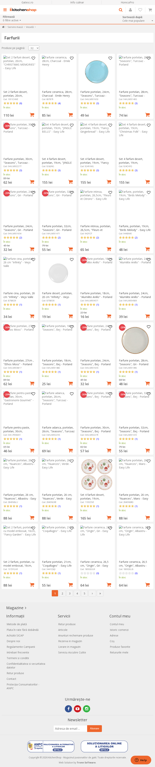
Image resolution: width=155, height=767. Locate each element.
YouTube (77, 708)
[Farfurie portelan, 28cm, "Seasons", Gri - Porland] (135, 340)
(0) (97, 573)
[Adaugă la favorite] (33, 58)
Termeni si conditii (18, 658)
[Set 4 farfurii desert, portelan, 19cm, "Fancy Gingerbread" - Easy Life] (96, 139)
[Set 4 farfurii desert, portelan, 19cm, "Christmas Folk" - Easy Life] (135, 139)
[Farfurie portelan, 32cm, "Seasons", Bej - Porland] (135, 407)
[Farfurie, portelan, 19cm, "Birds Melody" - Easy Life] (135, 206)
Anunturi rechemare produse (75, 635)
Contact (11, 679)
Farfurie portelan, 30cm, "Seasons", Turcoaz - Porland (18, 162)
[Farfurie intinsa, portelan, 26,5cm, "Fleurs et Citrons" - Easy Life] (96, 206)
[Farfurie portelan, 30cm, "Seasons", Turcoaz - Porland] (19, 139)
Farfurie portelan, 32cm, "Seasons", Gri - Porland (56, 228)
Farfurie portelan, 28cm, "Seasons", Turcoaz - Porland (133, 95)
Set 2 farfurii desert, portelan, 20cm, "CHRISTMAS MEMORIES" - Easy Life (19, 97)
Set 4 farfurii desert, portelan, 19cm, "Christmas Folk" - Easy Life (133, 164)
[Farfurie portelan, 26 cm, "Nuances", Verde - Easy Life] (58, 474)
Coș (112, 641)
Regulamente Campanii (21, 647)
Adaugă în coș (32, 114)
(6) (20, 103)
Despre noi (13, 641)
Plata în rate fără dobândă (23, 630)
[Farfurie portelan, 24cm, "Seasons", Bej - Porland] (96, 340)
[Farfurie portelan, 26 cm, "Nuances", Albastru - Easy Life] (19, 474)
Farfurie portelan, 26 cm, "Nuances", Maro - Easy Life (134, 498)
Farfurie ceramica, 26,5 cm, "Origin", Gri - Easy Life (94, 565)
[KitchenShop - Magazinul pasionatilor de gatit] (24, 10)
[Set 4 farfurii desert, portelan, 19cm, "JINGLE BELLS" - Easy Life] (58, 139)
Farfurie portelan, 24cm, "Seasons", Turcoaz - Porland (95, 95)
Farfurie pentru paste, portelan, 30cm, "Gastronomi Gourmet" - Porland (18, 433)
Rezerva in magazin (70, 641)
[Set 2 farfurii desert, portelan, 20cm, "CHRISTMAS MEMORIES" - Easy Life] (19, 72)
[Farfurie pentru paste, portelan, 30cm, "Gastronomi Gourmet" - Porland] (19, 407)
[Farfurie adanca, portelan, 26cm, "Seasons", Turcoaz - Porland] (58, 407)
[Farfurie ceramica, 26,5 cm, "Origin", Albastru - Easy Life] (135, 542)
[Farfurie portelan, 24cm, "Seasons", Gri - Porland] (19, 206)
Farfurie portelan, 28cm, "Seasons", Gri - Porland (133, 362)
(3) (97, 103)
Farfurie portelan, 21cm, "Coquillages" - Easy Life (57, 563)
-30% (7, 126)
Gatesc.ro (27, 2)
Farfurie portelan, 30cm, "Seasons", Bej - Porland (95, 429)
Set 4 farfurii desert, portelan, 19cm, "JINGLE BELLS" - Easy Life (57, 162)
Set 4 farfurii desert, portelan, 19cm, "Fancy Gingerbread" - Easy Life (95, 162)
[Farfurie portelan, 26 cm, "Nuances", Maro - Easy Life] (135, 474)
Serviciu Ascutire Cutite (72, 652)
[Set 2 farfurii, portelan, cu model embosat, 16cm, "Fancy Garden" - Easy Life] (19, 542)
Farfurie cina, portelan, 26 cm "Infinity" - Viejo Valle (19, 295)
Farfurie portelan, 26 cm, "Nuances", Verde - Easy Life (57, 498)
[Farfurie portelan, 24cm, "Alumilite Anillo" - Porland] (135, 273)
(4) (59, 103)
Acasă (3, 28)
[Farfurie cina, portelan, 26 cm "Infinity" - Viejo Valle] (19, 273)
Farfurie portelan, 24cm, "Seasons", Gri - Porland (18, 228)
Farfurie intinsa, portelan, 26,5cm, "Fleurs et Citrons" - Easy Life (95, 229)
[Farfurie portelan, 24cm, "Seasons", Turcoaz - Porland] (96, 72)
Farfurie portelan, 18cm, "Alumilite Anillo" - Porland (96, 295)
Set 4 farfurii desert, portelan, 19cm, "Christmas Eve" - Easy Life (94, 500)
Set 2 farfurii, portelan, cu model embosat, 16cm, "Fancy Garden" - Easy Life (19, 565)
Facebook (68, 708)
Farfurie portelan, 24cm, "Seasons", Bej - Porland (95, 362)
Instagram (86, 708)
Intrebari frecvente (18, 652)
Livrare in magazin (69, 647)
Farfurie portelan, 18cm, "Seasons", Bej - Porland (57, 362)
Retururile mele (119, 652)
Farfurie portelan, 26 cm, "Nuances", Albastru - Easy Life (19, 498)
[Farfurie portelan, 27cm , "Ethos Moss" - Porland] (19, 340)
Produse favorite (120, 647)
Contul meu (117, 624)
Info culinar (77, 2)
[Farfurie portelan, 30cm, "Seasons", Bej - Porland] (96, 407)
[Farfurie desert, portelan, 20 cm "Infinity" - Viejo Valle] (58, 273)
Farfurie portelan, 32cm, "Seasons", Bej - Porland (134, 429)
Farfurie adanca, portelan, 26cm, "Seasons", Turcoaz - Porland (58, 431)
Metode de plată (17, 624)
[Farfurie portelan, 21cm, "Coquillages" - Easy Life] (58, 542)
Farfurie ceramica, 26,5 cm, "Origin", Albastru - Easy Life (133, 565)
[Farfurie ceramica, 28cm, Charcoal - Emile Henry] (58, 72)
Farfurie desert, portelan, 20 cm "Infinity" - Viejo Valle (57, 297)
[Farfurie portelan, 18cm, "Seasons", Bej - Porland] (58, 340)
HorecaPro (127, 2)
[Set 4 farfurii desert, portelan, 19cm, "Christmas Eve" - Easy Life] (96, 474)
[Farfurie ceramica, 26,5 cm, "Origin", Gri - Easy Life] (96, 542)
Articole (62, 630)
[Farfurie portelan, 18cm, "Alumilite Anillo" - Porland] (96, 273)
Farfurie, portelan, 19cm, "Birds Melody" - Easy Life (135, 228)
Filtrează (9, 16)
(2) (20, 237)
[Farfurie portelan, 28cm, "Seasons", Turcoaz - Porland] (135, 72)
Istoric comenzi (119, 630)
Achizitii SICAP (15, 635)
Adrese (114, 635)
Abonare (94, 728)
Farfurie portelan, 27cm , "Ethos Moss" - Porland (18, 362)
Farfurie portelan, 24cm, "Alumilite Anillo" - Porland (135, 295)
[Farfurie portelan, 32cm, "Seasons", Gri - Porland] (58, 206)
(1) (20, 304)
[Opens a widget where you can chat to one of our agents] (140, 760)
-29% (7, 193)
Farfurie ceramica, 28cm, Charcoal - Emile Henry (57, 93)
